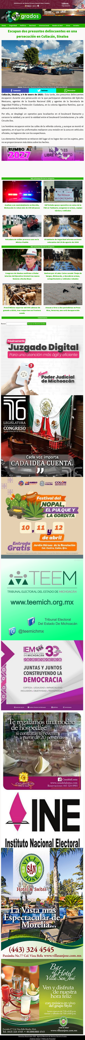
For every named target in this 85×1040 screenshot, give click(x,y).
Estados (76, 26)
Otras (68, 26)
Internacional (44, 26)
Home (4, 26)
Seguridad (13, 26)
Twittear (44, 90)
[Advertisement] (42, 175)
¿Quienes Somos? (35, 1039)
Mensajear (71, 90)
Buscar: (3, 324)
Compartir (17, 90)
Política (23, 26)
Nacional (32, 26)
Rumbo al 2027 (57, 26)
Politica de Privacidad (48, 1039)
